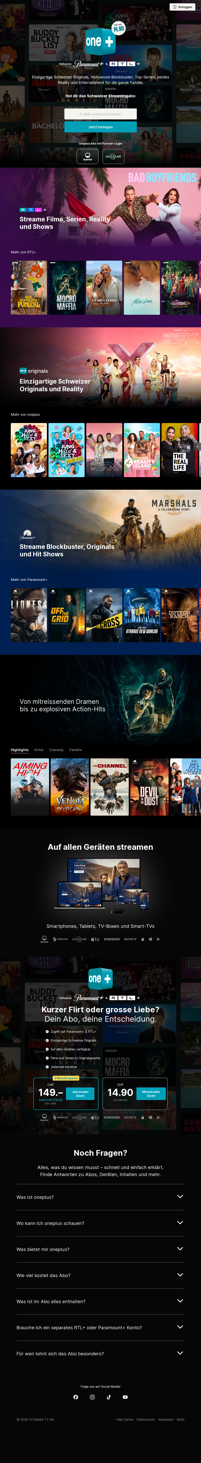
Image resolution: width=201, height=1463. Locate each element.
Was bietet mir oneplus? (42, 1249)
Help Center (124, 1419)
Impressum (166, 1419)
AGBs (181, 1419)
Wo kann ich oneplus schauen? (50, 1223)
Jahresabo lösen (80, 1094)
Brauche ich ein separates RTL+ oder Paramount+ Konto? (79, 1327)
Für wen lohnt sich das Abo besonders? (60, 1354)
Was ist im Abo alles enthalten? (50, 1301)
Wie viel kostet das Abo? (43, 1275)
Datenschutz (146, 1419)
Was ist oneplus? (35, 1197)
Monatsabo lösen (151, 1094)
